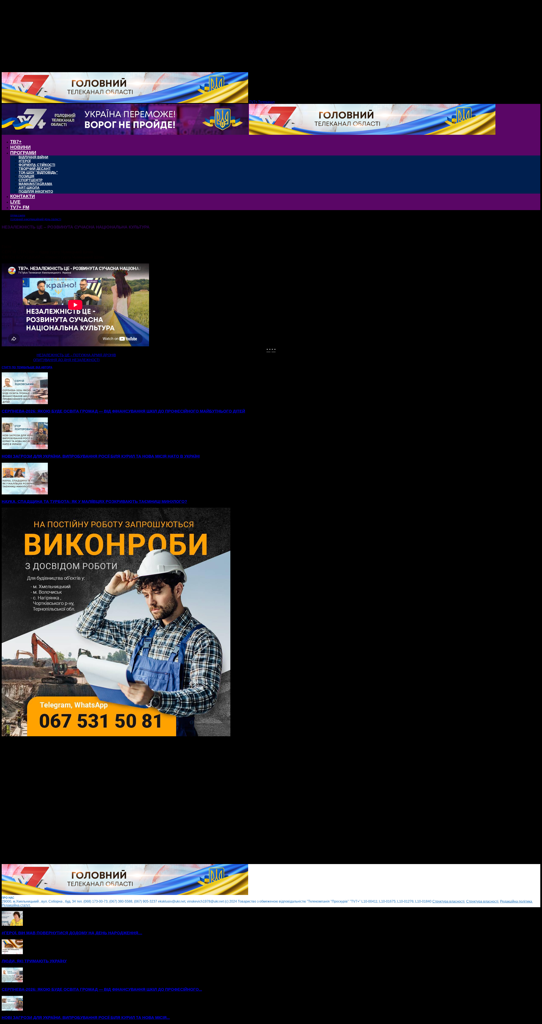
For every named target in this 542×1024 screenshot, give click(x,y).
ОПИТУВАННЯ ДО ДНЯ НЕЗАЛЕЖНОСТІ (66, 360)
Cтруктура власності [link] (448, 901)
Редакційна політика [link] (516, 901)
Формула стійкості (37, 165)
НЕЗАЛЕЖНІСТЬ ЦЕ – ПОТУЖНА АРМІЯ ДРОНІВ (76, 355)
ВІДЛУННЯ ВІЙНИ (33, 157)
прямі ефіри (17, 215)
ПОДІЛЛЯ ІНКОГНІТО (36, 191)
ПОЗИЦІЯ (26, 176)
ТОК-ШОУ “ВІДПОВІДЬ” (38, 172)
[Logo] (125, 133)
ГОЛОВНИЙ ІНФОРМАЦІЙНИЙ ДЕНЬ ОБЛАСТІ (35, 219)
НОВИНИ (20, 147)
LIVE (15, 201)
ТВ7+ (16, 141)
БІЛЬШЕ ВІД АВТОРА (38, 367)
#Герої (24, 161)
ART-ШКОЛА (29, 188)
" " (269, 350)
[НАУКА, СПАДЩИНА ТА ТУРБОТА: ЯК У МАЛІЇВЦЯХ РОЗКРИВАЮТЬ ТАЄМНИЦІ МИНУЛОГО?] (25, 493)
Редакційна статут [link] (16, 905)
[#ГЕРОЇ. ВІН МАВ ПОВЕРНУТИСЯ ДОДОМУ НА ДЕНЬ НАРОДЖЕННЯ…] (12, 924)
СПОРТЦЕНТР (31, 180)
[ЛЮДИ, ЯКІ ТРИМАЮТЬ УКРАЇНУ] (12, 953)
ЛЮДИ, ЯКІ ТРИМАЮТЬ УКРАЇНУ (34, 961)
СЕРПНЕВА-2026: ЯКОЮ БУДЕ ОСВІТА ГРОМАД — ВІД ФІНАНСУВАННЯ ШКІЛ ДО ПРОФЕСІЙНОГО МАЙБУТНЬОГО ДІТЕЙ (123, 411)
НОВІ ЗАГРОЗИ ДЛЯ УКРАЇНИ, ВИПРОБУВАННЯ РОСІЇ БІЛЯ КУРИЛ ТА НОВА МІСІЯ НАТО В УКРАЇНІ (101, 456)
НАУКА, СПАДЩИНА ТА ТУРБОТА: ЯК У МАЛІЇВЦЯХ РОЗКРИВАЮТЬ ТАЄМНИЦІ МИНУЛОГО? (94, 501)
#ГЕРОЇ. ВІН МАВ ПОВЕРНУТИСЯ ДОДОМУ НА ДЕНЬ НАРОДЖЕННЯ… (72, 933)
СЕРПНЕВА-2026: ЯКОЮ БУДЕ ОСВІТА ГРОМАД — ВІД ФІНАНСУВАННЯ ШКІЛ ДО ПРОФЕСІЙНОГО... (102, 989)
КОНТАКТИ (22, 196)
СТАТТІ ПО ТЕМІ (13, 367)
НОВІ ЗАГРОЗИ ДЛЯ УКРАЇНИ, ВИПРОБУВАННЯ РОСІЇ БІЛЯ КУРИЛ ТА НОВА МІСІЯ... (86, 1017)
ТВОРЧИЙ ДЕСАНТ (35, 169)
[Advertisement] (129, 800)
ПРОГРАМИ (23, 152)
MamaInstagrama (35, 184)
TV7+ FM (19, 207)
